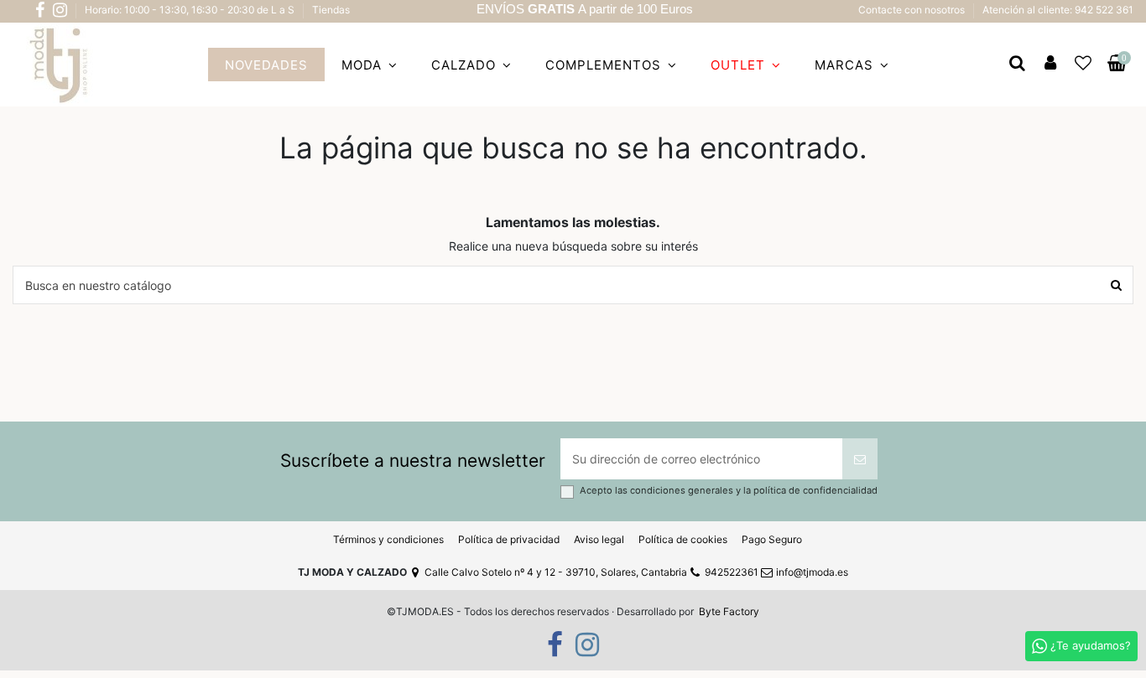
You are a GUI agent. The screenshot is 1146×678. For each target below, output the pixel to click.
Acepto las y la (729, 490)
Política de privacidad (509, 539)
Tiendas (331, 9)
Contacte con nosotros (912, 9)
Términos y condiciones (388, 539)
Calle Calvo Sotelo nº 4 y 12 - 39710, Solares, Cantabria (556, 572)
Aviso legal (599, 539)
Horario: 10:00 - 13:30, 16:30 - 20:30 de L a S (191, 9)
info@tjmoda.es (812, 572)
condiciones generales (683, 490)
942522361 (731, 572)
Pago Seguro (772, 539)
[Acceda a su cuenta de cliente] (1050, 64)
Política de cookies (682, 539)
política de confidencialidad (815, 490)
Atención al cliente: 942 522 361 (1057, 9)
